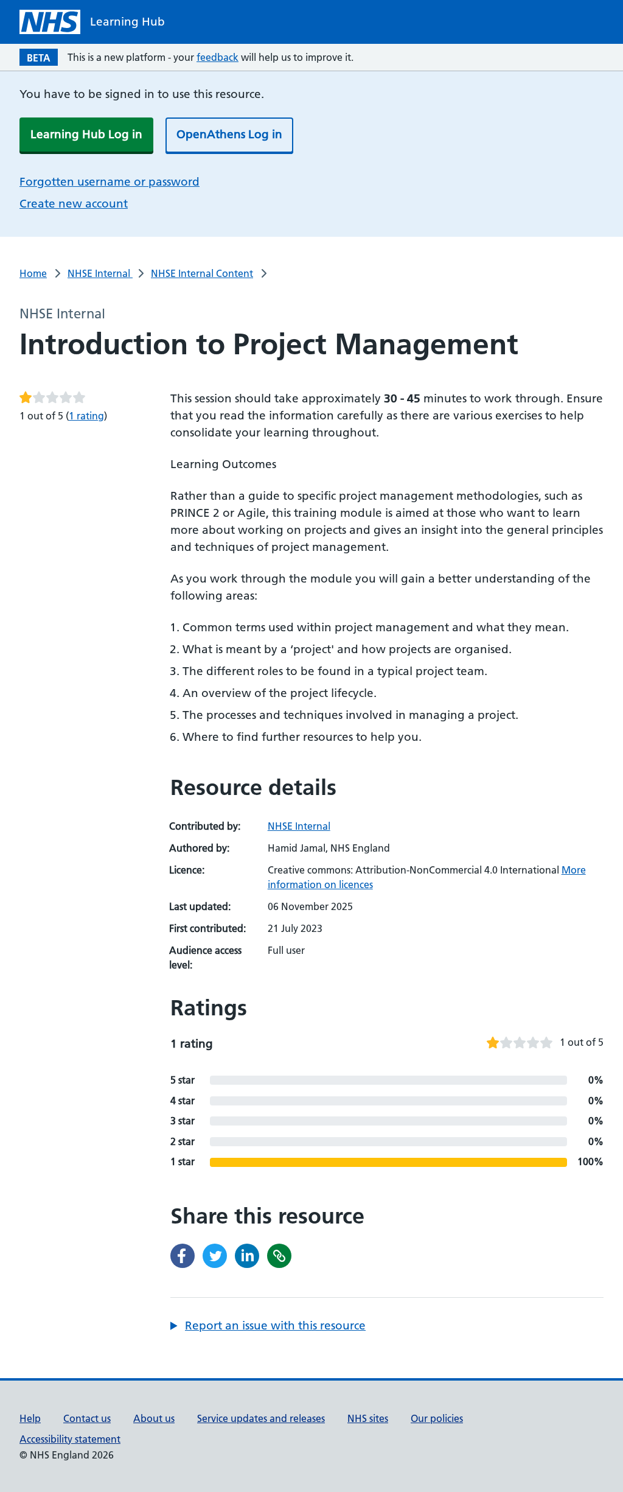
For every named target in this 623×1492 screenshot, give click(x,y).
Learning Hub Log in (86, 134)
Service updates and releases (261, 1418)
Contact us (87, 1418)
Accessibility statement (69, 1439)
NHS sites (367, 1418)
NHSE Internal (100, 273)
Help (30, 1418)
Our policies (437, 1418)
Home (33, 273)
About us (154, 1418)
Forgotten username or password (109, 182)
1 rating (86, 416)
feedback (217, 57)
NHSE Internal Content (202, 273)
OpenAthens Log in (229, 134)
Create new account (73, 204)
